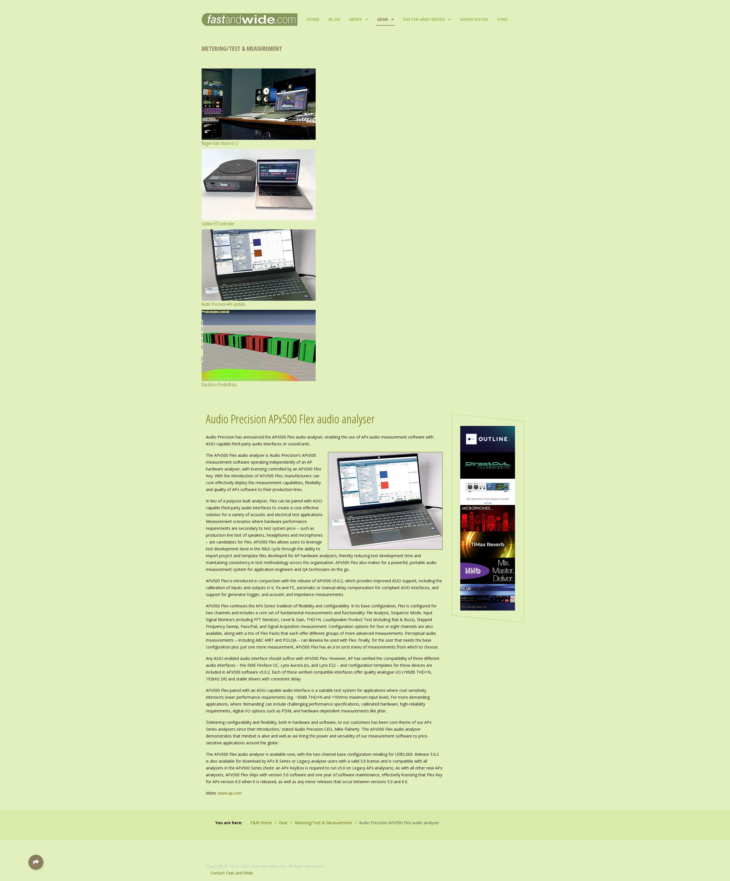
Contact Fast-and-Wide (231, 873)
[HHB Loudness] (487, 570)
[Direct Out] (487, 465)
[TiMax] (487, 544)
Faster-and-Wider (424, 19)
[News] (366, 19)
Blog (334, 19)
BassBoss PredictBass (219, 384)
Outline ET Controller (218, 223)
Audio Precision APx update (223, 304)
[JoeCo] (487, 596)
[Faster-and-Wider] (449, 19)
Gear (382, 19)
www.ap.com (230, 793)
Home (313, 19)
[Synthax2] (487, 491)
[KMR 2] (487, 517)
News (355, 19)
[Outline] (487, 438)
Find (502, 19)
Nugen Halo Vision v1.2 (220, 143)
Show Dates (474, 19)
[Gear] (392, 19)
